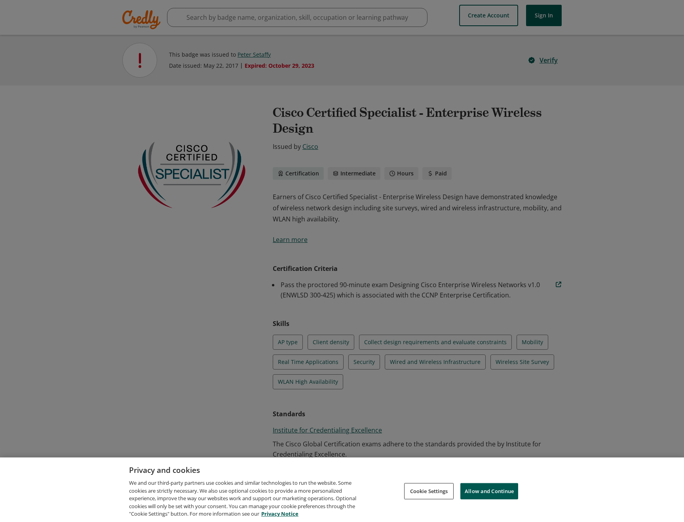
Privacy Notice (279, 513)
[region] (342, 489)
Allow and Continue (489, 490)
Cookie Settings (429, 490)
